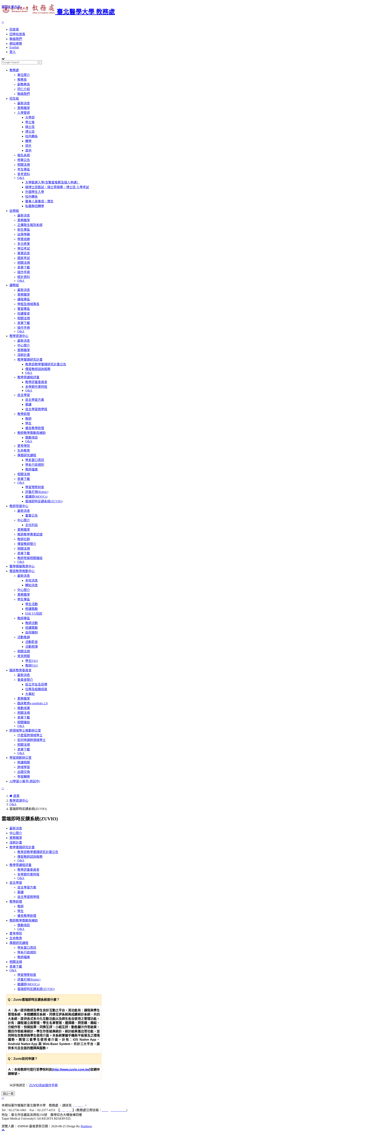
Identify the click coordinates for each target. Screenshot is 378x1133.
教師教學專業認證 (30, 534)
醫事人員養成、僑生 (39, 201)
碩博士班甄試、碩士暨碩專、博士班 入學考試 (57, 187)
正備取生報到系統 (30, 225)
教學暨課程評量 (28, 377)
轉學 (28, 141)
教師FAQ (31, 665)
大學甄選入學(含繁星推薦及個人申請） (52, 182)
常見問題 (23, 656)
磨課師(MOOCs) (36, 496)
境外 (28, 145)
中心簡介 (23, 345)
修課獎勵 (31, 609)
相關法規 (23, 164)
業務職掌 (23, 108)
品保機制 (31, 632)
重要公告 (31, 515)
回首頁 (14, 29)
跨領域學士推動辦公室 (25, 730)
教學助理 (23, 414)
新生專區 (23, 229)
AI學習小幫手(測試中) (24, 781)
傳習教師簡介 (26, 544)
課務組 (14, 285)
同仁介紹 (23, 89)
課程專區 (23, 299)
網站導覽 (15, 43)
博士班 (30, 131)
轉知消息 (31, 585)
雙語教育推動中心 (22, 571)
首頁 (15, 796)
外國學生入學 (34, 192)
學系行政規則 (34, 464)
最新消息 (23, 103)
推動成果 (23, 708)
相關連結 (23, 722)
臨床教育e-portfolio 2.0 (32, 703)
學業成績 (23, 239)
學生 (28, 423)
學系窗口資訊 (34, 460)
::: (3, 21)
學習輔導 (23, 776)
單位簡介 (23, 75)
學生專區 (23, 599)
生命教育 (23, 450)
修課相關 (23, 762)
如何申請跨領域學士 (31, 740)
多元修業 (23, 243)
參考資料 (23, 174)
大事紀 (30, 694)
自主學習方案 (34, 399)
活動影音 (31, 642)
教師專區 (23, 618)
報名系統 (23, 155)
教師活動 (31, 623)
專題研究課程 (26, 455)
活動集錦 (23, 637)
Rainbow (86, 1126)
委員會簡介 (25, 679)
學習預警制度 (34, 487)
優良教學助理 (34, 428)
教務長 (22, 79)
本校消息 (31, 580)
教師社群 (23, 539)
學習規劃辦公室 (20, 757)
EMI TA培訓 (33, 613)
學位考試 (23, 248)
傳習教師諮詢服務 (37, 369)
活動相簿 (31, 646)
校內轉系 (31, 136)
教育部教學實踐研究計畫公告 (45, 364)
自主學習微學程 (36, 409)
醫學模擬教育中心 (22, 566)
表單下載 (23, 267)
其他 (28, 150)
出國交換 (23, 772)
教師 (28, 418)
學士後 (30, 122)
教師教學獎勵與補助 (31, 432)
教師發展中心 (18, 506)
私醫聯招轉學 (34, 206)
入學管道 (23, 112)
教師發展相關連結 (30, 558)
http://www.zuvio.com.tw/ (71, 1069)
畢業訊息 (23, 253)
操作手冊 (23, 272)
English (14, 47)
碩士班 (30, 127)
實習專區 (23, 308)
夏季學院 (23, 445)
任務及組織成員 (36, 689)
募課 (28, 404)
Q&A (20, 178)
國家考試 (23, 258)
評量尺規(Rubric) (36, 492)
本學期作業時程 (36, 386)
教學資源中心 (18, 336)
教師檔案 (31, 469)
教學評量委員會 (36, 382)
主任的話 (31, 525)
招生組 (14, 98)
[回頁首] (3, 1130)
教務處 (14, 70)
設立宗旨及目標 (36, 684)
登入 (12, 52)
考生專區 (23, 169)
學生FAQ (31, 660)
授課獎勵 (31, 627)
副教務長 (23, 84)
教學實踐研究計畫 (30, 359)
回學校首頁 (17, 34)
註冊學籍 (23, 234)
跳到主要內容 (11, 6)
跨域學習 (23, 767)
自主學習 (23, 395)
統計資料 (23, 277)
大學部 (30, 117)
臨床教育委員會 (20, 670)
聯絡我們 (15, 39)
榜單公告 (23, 160)
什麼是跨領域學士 (30, 735)
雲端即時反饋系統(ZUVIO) (43, 501)
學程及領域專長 (28, 304)
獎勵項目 (31, 437)
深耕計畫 (23, 355)
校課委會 (23, 313)
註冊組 (14, 210)
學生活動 (31, 604)
